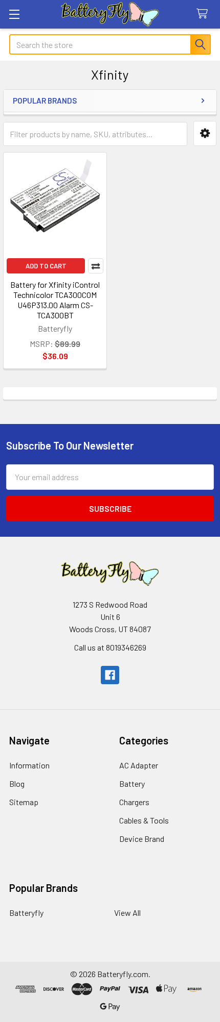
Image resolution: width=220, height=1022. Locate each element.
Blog (17, 783)
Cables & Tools (144, 820)
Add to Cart (46, 266)
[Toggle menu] (14, 14)
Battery (132, 783)
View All (127, 912)
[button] (204, 133)
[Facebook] (110, 675)
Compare (95, 265)
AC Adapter (138, 765)
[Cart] (204, 14)
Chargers (134, 802)
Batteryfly (26, 912)
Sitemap (23, 802)
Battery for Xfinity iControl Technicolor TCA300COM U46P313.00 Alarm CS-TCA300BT (55, 300)
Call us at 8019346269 (110, 647)
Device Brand (141, 838)
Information (29, 765)
